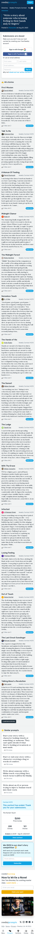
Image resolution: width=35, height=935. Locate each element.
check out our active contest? (20, 72)
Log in (30, 2)
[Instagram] (23, 922)
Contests (18, 933)
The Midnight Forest (10, 255)
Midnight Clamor (8, 214)
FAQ (2, 926)
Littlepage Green (10, 512)
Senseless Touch (9, 296)
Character (12, 28)
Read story (29, 125)
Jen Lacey (7, 684)
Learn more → (12, 883)
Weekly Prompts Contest (18, 8)
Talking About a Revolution (13, 681)
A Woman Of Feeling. (10, 172)
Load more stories (9, 721)
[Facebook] (29, 922)
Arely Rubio (8, 343)
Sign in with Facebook (16, 54)
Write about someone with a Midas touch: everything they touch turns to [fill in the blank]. (17, 773)
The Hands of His (9, 340)
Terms (8, 926)
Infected (5, 509)
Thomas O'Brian (9, 556)
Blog (32, 933)
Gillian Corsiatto (9, 469)
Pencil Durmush (9, 175)
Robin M (7, 217)
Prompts (10, 933)
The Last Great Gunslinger (13, 638)
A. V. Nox (7, 299)
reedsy (9, 2)
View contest (17, 838)
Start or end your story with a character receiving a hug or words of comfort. (16, 759)
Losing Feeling (7, 553)
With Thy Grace (8, 466)
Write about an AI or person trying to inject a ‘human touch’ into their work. (17, 787)
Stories (26, 933)
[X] (21, 922)
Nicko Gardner (9, 258)
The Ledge (6, 424)
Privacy (13, 926)
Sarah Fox (7, 427)
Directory (4, 8)
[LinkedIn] (26, 922)
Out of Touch (7, 594)
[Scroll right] (32, 8)
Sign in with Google (16, 49)
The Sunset (6, 383)
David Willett (8, 90)
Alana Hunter (8, 597)
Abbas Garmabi (9, 386)
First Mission (7, 87)
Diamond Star (9, 134)
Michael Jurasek (9, 641)
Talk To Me (6, 131)
